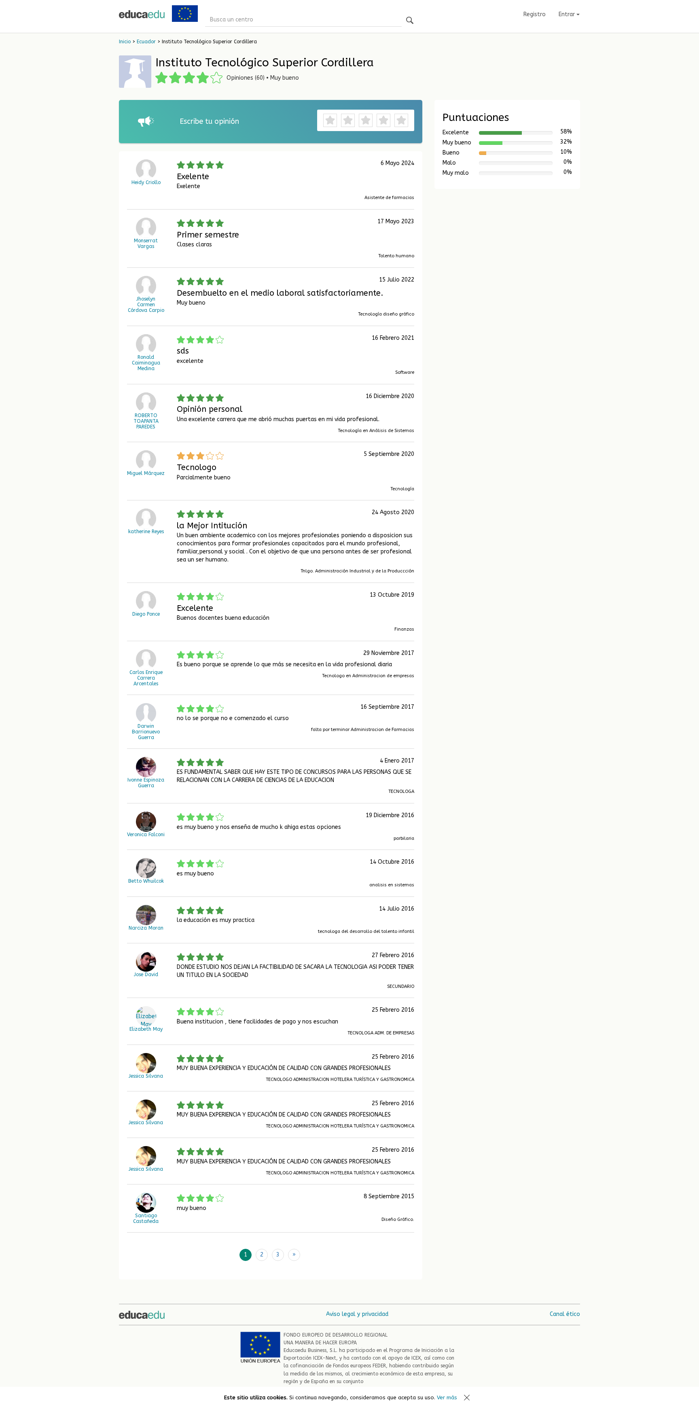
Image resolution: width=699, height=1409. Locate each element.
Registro (534, 14)
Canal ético (565, 1314)
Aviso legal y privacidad (357, 1314)
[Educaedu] (142, 14)
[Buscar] (409, 21)
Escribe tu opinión (209, 121)
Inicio (125, 41)
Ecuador (146, 41)
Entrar (567, 14)
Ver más (447, 1397)
